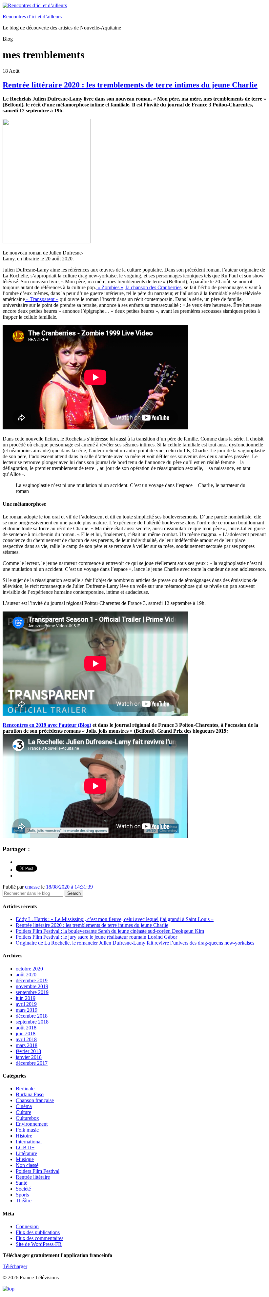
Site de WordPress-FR (39, 1244)
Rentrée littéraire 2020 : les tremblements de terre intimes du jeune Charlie (130, 85)
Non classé (27, 1165)
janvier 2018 (29, 1057)
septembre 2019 (32, 992)
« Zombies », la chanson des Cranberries (138, 287)
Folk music (27, 1130)
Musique (25, 1159)
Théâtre (23, 1200)
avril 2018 (26, 1039)
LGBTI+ (25, 1147)
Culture (23, 1112)
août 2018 (26, 1027)
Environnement (32, 1124)
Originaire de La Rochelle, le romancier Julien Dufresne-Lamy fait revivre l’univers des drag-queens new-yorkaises (135, 943)
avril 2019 (26, 1004)
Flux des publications (38, 1232)
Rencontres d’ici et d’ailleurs (32, 16)
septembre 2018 (32, 1021)
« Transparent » (41, 299)
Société (23, 1189)
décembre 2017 (32, 1063)
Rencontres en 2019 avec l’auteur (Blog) (47, 725)
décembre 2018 (32, 1016)
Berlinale (25, 1088)
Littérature (26, 1153)
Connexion (27, 1226)
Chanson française (35, 1100)
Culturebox (27, 1118)
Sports (22, 1194)
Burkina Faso (30, 1094)
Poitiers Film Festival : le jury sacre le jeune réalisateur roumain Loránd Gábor (96, 937)
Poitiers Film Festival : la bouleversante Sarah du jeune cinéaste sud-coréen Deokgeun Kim (110, 931)
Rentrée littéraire (33, 1177)
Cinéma (24, 1106)
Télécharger (15, 1266)
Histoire (24, 1135)
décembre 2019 (32, 980)
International (29, 1141)
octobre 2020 (29, 968)
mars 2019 (26, 1010)
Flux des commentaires (39, 1238)
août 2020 (26, 974)
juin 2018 (25, 1033)
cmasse (32, 887)
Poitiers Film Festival (37, 1171)
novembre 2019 (32, 986)
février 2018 (28, 1051)
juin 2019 (25, 998)
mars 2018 (26, 1045)
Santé (21, 1183)
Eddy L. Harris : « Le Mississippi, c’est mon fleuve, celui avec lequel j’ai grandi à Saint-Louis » (115, 919)
